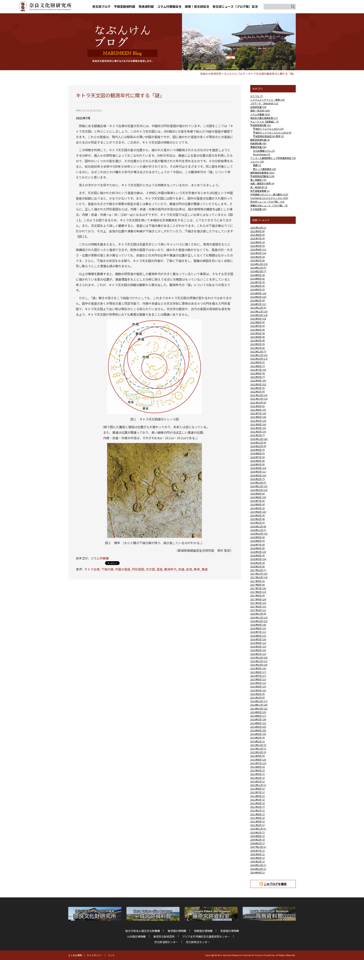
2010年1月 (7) (257, 832)
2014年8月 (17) (258, 715)
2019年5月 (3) (257, 508)
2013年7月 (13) (258, 763)
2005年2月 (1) (257, 861)
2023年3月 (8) (257, 340)
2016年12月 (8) (258, 613)
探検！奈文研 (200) (260, 110)
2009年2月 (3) (257, 839)
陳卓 (197, 569)
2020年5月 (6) (257, 464)
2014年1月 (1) (257, 741)
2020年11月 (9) (258, 442)
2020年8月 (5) (257, 453)
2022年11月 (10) (259, 355)
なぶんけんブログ (234, 74)
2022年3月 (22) (258, 384)
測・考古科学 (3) (258, 187)
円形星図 (138, 569)
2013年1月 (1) (257, 781)
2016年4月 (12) (258, 642)
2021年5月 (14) (258, 420)
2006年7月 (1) (257, 850)
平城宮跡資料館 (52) (260, 125)
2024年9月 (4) (257, 275)
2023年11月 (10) (259, 311)
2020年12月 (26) (259, 439)
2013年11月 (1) (258, 748)
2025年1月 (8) (257, 260)
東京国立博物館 (177, 931)
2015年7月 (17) (258, 675)
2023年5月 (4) (257, 333)
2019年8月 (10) (258, 497)
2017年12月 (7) (258, 570)
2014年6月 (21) (258, 723)
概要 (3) (257, 165)
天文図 (150, 569)
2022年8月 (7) (257, 366)
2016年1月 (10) (258, 653)
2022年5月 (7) (257, 376)
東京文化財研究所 (164, 936)
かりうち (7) (256, 96)
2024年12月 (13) (259, 264)
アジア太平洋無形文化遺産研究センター (206, 936)
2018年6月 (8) (257, 548)
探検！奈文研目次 (197, 6)
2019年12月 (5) (258, 482)
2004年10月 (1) (258, 868)
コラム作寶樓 (99, 558)
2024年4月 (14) (258, 293)
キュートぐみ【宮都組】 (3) (264, 121)
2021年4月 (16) (258, 424)
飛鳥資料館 (146, 6)
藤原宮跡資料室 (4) (260, 139)
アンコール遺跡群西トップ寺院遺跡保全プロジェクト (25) (273, 159)
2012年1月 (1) (257, 810)
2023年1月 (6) (257, 347)
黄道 (205, 569)
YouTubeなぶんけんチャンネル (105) (269, 198)
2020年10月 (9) (258, 446)
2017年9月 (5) (257, 581)
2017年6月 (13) (258, 591)
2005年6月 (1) (257, 857)
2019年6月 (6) (257, 504)
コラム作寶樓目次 (169, 6)
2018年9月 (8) (257, 537)
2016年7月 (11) (258, 631)
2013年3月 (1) (257, 774)
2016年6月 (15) (258, 635)
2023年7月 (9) (257, 325)
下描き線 (107, 569)
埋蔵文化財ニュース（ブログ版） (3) (269, 205)
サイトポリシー (95, 955)
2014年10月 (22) (259, 708)
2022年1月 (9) (257, 391)
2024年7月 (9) (257, 282)
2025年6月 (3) (257, 242)
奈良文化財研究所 (210, 74)
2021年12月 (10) (259, 395)
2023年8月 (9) (257, 322)
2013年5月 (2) (257, 770)
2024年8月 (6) (257, 278)
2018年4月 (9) (257, 555)
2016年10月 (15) (259, 621)
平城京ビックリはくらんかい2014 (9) (272, 132)
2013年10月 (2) (258, 752)
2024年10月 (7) (258, 271)
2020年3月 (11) (258, 471)
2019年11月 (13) (259, 486)
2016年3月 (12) (258, 646)
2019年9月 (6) (257, 493)
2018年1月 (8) (257, 566)
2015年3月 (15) (258, 690)
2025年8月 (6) (257, 234)
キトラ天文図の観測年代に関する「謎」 (272, 74)
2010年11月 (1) (258, 828)
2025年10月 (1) (258, 227)
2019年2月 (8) (257, 519)
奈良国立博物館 (229, 931)
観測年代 (170, 569)
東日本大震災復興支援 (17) (264, 118)
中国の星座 (122, 569)
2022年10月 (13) (259, 358)
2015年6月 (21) (258, 679)
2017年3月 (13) (258, 602)
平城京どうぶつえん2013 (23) (268, 128)
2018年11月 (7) (258, 530)
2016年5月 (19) (258, 639)
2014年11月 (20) (259, 704)
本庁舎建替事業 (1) (260, 190)
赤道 (181, 569)
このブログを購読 (275, 884)
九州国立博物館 (136, 936)
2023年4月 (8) (257, 336)
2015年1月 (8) (257, 697)
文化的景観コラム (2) (264, 150)
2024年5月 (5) (257, 289)
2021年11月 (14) (259, 398)
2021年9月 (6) (257, 406)
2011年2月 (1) (257, 825)
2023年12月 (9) (258, 307)
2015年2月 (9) (257, 694)
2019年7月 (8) (257, 500)
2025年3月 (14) (258, 253)
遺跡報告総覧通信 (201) (262, 172)
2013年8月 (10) (258, 759)
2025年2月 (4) (257, 256)
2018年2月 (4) (257, 562)
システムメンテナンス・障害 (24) (267, 99)
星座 (160, 569)
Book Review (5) (261, 154)
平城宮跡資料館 (124, 6)
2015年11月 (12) (259, 661)
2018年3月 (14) (258, 559)
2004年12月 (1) (258, 865)
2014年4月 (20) (258, 730)
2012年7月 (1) (257, 792)
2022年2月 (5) (257, 388)
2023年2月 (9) (257, 344)
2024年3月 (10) (258, 296)
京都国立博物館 (203, 931)
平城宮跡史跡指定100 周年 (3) (268, 136)
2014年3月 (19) (258, 734)
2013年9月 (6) (257, 755)
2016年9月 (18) (258, 624)
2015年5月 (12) (258, 683)
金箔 (189, 569)
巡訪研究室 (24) (258, 107)
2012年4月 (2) (257, 803)
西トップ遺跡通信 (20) (264, 169)
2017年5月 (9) (257, 595)
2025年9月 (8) (257, 231)
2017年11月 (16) (259, 573)
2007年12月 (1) (258, 846)
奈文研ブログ (101, 6)
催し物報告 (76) (258, 179)
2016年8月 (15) (258, 628)
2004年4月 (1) (257, 872)
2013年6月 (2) (257, 766)
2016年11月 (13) (259, 617)
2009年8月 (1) (257, 836)
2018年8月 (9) (257, 540)
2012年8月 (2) (257, 788)
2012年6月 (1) (257, 796)
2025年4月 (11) (258, 249)
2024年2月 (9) (257, 300)
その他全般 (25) (258, 209)
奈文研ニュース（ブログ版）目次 (235, 6)
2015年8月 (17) (258, 672)
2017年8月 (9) (257, 584)
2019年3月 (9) (257, 515)
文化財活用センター (166, 942)
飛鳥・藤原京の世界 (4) (262, 183)
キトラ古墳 (92, 569)
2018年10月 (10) (259, 533)
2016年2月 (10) (258, 650)
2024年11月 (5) (258, 267)
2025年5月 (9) (257, 245)
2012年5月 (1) (257, 799)
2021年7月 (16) (258, 413)
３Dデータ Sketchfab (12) (264, 103)
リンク (111, 955)
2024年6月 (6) (257, 285)
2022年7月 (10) (258, 369)
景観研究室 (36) (258, 147)
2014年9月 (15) (258, 712)
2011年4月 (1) (257, 821)
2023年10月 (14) (259, 315)
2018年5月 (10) (258, 551)
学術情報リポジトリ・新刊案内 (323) (269, 194)
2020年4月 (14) (258, 468)
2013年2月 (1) (257, 777)
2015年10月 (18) (259, 664)
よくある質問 (75, 955)
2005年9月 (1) (257, 854)
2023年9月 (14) (258, 318)
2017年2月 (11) (258, 606)
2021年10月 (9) (258, 402)
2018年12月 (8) (258, 526)
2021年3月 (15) (258, 428)
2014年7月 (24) (258, 719)
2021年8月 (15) (258, 409)
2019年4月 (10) (258, 511)
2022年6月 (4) (257, 373)
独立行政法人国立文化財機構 (142, 931)
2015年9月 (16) (258, 668)
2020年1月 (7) (257, 479)
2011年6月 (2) (257, 817)
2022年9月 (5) (257, 362)
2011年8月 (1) (257, 814)
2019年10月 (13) (259, 490)
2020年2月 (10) (258, 475)
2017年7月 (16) (258, 588)
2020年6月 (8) (257, 460)
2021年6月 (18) (258, 417)
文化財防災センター (198, 942)
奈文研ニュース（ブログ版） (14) (267, 201)
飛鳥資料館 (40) (258, 143)
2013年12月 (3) (258, 745)
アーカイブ (263, 220)
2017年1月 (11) (258, 610)
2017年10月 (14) (259, 577)
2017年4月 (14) (258, 599)
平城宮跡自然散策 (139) (262, 176)
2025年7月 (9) (257, 238)
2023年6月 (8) (257, 329)
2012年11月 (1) (258, 785)
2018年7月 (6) (257, 544)
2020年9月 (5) (257, 449)
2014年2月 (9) (257, 737)
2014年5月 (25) (258, 726)
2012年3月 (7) (257, 806)
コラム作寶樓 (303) (260, 114)
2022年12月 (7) (258, 351)
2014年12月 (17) (259, 701)
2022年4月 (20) (258, 380)
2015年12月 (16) (259, 657)
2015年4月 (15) (258, 686)
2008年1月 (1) (257, 843)
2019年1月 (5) (257, 522)
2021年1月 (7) (257, 435)
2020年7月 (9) (257, 457)
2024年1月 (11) (258, 304)
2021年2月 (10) (258, 431)
